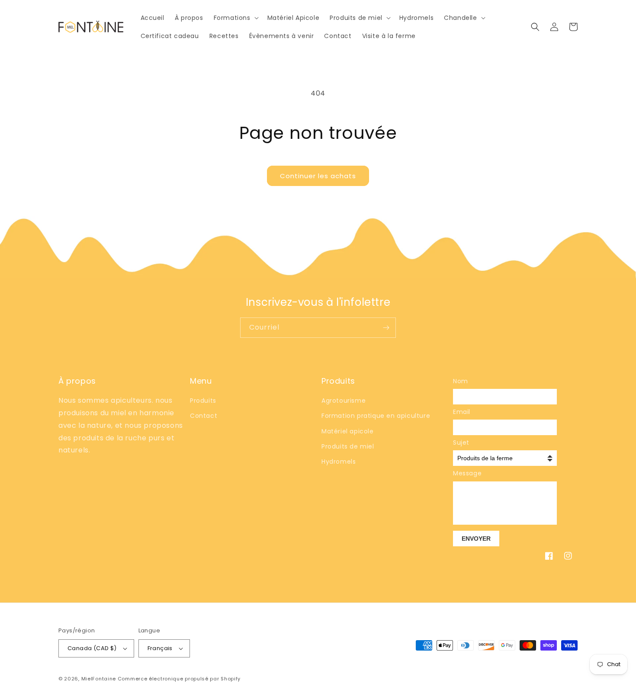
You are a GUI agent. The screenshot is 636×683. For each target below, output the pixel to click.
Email (461, 411)
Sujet (461, 442)
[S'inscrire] (385, 327)
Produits (203, 400)
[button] (235, 18)
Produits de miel (347, 446)
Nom (460, 381)
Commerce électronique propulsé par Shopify (179, 678)
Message (466, 473)
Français (160, 648)
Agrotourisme (343, 400)
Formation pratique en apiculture (375, 415)
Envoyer (476, 538)
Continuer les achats (318, 175)
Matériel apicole (347, 431)
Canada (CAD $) (92, 648)
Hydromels (338, 461)
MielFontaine (98, 678)
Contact (203, 415)
